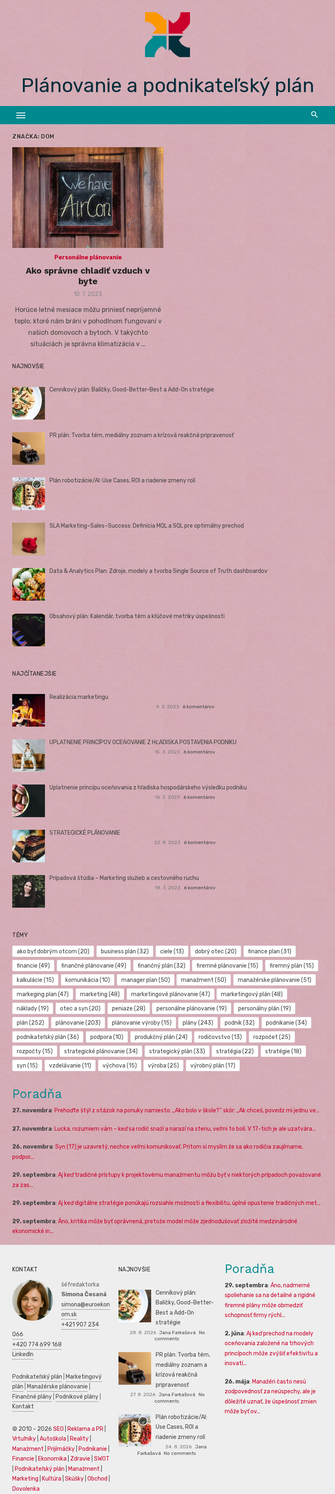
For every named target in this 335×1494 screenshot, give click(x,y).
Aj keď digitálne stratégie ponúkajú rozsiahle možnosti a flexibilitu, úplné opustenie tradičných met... (189, 1203)
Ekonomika (52, 1458)
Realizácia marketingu (78, 697)
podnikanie (286, 1022)
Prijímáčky (61, 1448)
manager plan (145, 980)
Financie (23, 1458)
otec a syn (80, 1008)
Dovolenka (26, 1488)
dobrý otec (216, 951)
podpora (106, 1037)
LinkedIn (23, 1354)
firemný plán (292, 965)
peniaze (128, 1008)
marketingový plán (252, 994)
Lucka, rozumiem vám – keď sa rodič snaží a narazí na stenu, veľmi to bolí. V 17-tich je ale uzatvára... (185, 1128)
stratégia (235, 1051)
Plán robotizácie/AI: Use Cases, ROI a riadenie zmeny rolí (122, 480)
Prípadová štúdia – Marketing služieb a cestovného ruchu (124, 878)
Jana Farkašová (177, 1332)
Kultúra (51, 1478)
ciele (172, 951)
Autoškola (53, 1438)
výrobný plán (212, 1065)
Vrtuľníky (24, 1438)
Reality (79, 1438)
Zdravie (80, 1458)
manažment (203, 980)
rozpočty (35, 1051)
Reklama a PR (85, 1428)
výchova (120, 1065)
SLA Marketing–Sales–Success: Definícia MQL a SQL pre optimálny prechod (146, 525)
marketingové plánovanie (170, 994)
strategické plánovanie (101, 1051)
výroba (163, 1065)
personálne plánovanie (191, 1008)
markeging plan (43, 994)
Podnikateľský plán (37, 1376)
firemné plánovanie (227, 965)
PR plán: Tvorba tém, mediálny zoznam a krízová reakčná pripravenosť (141, 435)
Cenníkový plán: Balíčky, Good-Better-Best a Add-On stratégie (131, 389)
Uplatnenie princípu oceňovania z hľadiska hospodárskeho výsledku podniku (148, 787)
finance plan (269, 951)
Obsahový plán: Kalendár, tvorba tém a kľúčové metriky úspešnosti (137, 616)
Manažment (28, 1448)
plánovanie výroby (142, 1022)
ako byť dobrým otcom (53, 951)
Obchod (97, 1478)
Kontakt (23, 1406)
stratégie (283, 1051)
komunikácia (87, 980)
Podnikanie (92, 1448)
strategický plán (177, 1051)
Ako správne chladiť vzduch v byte (88, 275)
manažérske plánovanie (274, 980)
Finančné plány (32, 1396)
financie (33, 965)
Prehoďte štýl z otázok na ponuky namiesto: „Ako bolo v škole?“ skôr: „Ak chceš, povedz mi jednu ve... (186, 1110)
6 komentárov (198, 706)
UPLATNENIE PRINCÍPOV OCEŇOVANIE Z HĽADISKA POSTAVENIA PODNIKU (143, 742)
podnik (240, 1022)
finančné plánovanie (93, 965)
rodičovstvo (220, 1037)
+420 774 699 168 (37, 1344)
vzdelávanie (70, 1065)
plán (30, 1022)
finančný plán (161, 965)
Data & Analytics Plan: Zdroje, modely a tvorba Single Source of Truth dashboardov (158, 571)
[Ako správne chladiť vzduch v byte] (87, 197)
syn (27, 1065)
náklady (33, 1008)
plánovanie (78, 1022)
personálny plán (264, 1008)
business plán (125, 951)
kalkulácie (35, 980)
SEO (58, 1428)
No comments (180, 1453)
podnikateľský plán (48, 1037)
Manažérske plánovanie (57, 1386)
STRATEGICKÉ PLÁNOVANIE (84, 832)
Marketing (25, 1478)
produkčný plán (161, 1037)
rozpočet (271, 1037)
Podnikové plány (77, 1396)
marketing (100, 994)
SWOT (101, 1458)
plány (198, 1022)
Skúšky (74, 1478)
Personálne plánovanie (88, 257)
